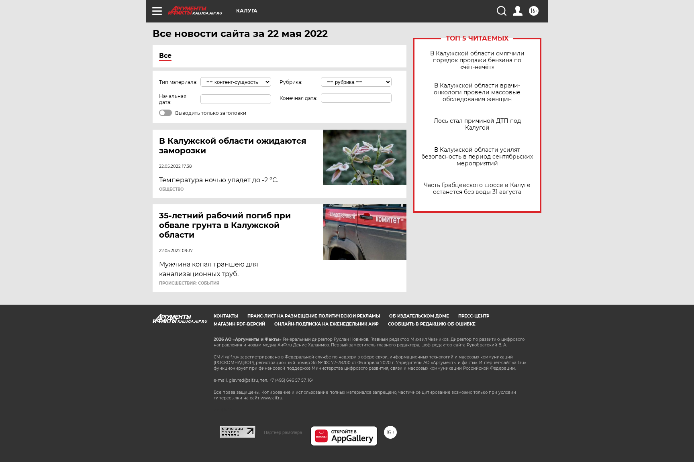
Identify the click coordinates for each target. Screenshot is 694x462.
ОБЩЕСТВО (171, 189)
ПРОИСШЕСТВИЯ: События (189, 283)
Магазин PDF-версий (239, 324)
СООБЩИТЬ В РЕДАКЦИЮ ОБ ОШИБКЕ (432, 324)
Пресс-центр (473, 316)
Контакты (226, 316)
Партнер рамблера (283, 432)
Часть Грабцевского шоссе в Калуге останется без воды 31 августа (477, 188)
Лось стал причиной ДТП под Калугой (477, 124)
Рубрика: (291, 82)
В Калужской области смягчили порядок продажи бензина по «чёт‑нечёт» (477, 60)
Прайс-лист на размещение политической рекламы (313, 316)
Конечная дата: (298, 98)
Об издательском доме (419, 316)
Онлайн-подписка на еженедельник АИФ (326, 324)
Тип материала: (178, 82)
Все (165, 55)
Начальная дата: (172, 99)
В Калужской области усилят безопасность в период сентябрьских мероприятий (477, 157)
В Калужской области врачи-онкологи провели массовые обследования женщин (477, 92)
